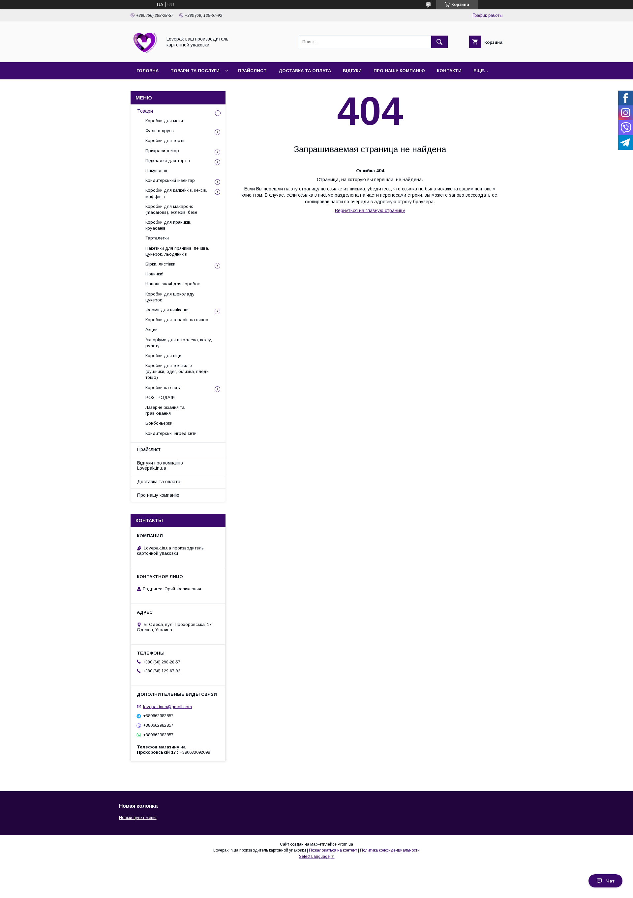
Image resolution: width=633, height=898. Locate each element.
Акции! (152, 329)
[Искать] (439, 42)
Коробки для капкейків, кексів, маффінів (176, 193)
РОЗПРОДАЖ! (160, 397)
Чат (610, 881)
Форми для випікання (167, 309)
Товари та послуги (195, 70)
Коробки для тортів (165, 140)
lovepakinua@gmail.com (167, 706)
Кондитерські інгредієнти (170, 433)
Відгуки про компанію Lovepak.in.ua (160, 465)
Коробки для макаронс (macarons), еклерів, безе (171, 209)
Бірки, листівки (160, 264)
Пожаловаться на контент (333, 850)
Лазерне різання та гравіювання (165, 410)
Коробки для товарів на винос (176, 319)
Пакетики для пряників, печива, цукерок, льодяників (177, 251)
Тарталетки (157, 238)
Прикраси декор (162, 150)
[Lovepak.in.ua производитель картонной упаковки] (145, 53)
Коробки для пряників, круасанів (168, 225)
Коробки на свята (163, 387)
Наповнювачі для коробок (172, 283)
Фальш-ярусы (159, 130)
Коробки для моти (164, 120)
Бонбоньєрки (158, 423)
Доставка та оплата (305, 70)
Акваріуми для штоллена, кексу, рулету (178, 342)
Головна (147, 70)
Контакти (449, 70)
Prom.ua (345, 844)
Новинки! (154, 273)
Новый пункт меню (138, 817)
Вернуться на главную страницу (370, 210)
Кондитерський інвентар (170, 180)
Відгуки (352, 70)
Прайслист (252, 70)
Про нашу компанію (399, 70)
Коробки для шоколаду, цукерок (170, 297)
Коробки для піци (163, 355)
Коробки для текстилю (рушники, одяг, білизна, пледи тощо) (177, 371)
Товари (145, 111)
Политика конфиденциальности (390, 850)
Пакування (156, 170)
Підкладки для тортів (167, 160)
